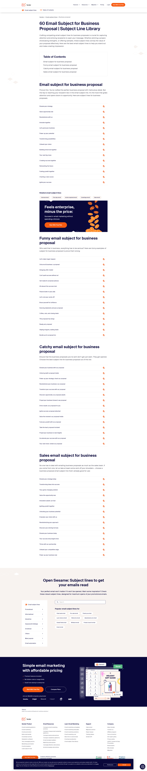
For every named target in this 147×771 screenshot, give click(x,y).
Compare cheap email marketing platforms (52, 732)
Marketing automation (28, 744)
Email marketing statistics (72, 732)
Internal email (45, 197)
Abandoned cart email (90, 618)
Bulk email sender (26, 734)
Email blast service (27, 736)
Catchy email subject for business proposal (60, 68)
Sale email (97, 197)
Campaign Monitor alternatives (51, 745)
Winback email (75, 622)
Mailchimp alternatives (49, 742)
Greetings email (85, 197)
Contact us (110, 729)
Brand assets (110, 745)
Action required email (71, 197)
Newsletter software (27, 739)
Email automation (26, 732)
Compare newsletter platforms (51, 738)
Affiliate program (111, 732)
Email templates (26, 746)
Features (75, 5)
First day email (57, 197)
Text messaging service (28, 741)
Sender (41, 17)
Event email (60, 627)
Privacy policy (111, 739)
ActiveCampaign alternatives (51, 747)
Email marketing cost (70, 734)
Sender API (89, 736)
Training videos (90, 734)
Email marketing (26, 729)
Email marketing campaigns (72, 727)
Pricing (102, 5)
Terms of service (111, 734)
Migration (94, 5)
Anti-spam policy (111, 736)
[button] (142, 766)
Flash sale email (61, 613)
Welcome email (75, 618)
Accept (124, 764)
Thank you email (87, 613)
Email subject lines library (71, 741)
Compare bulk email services (51, 735)
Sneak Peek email (61, 622)
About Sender (111, 727)
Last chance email (62, 618)
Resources (85, 5)
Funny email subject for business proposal (60, 65)
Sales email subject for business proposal (59, 72)
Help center (89, 727)
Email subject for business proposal (57, 62)
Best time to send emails (71, 736)
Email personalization (70, 739)
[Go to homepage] (26, 4)
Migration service (90, 729)
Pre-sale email (74, 613)
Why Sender (110, 748)
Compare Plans (56, 689)
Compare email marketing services (50, 728)
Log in (108, 5)
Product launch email (89, 622)
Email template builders (49, 740)
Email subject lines (51, 17)
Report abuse (89, 732)
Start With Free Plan (118, 5)
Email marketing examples (72, 729)
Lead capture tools (27, 748)
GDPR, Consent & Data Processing (113, 742)
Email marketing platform (28, 727)
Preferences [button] (51, 766)
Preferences (110, 764)
